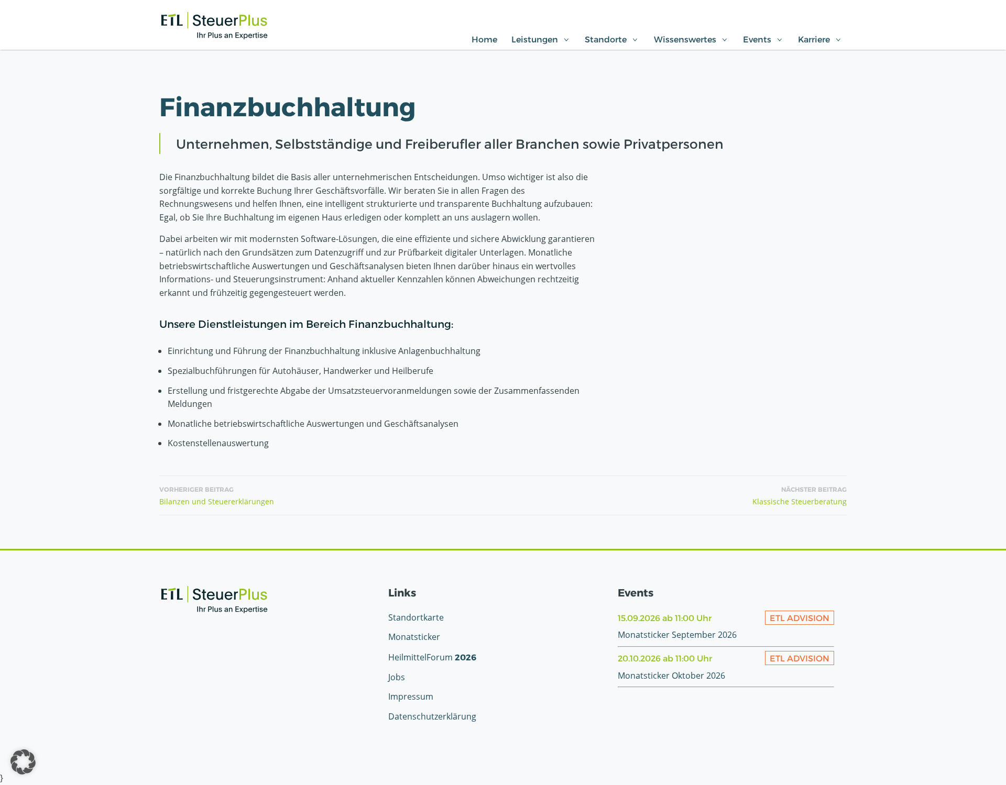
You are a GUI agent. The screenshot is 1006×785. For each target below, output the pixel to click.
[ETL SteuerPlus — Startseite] (214, 25)
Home (484, 39)
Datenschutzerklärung (432, 716)
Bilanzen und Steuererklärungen (216, 495)
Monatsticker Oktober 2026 (671, 675)
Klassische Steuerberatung (799, 495)
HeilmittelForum (432, 657)
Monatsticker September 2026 (677, 634)
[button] (23, 762)
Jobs (396, 677)
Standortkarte (416, 617)
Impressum (410, 696)
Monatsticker (414, 637)
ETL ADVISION (799, 618)
